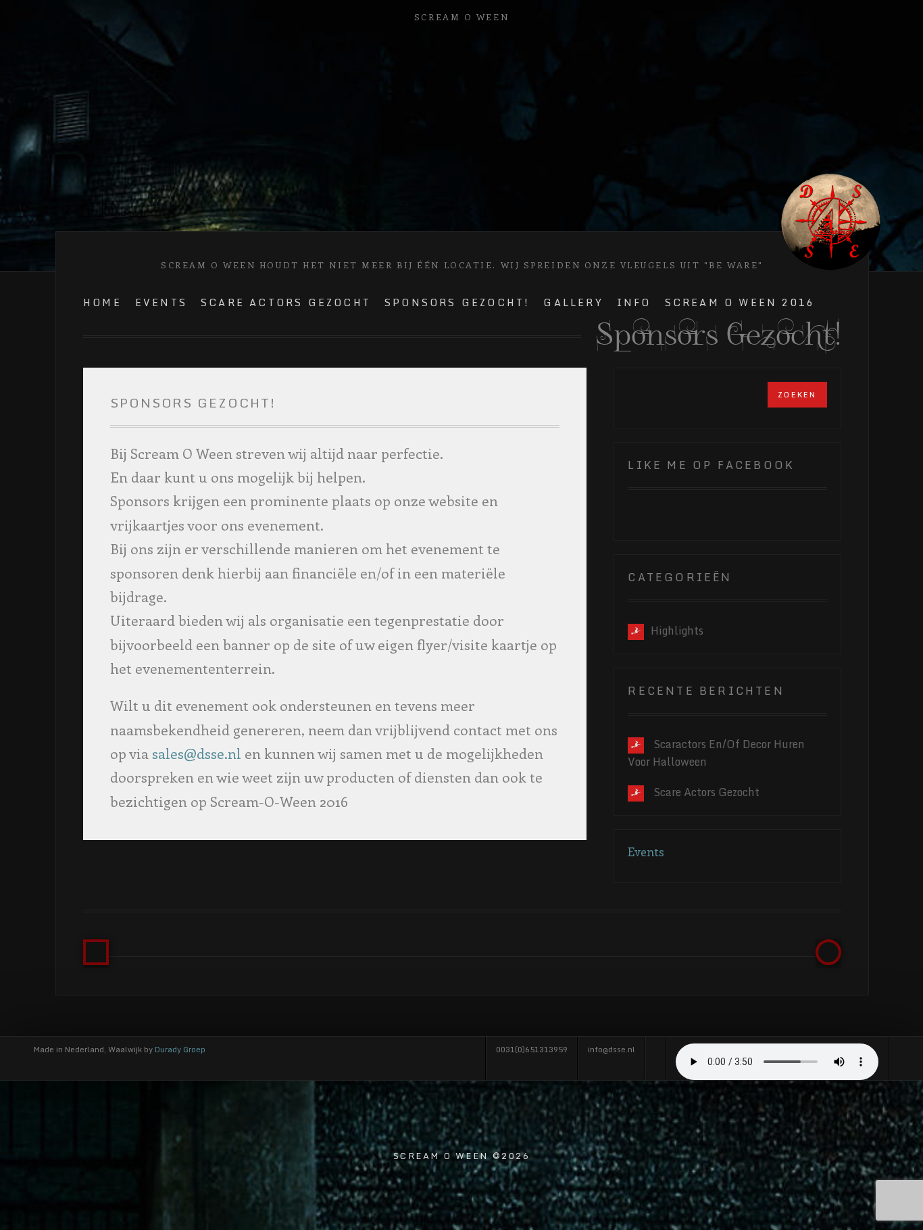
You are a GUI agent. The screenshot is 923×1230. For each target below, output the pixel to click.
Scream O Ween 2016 (740, 302)
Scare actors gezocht (706, 792)
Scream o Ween (461, 16)
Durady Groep (180, 1049)
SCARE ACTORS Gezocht (286, 302)
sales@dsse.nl (196, 753)
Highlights (677, 630)
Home (102, 302)
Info (634, 302)
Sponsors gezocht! (457, 302)
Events (161, 302)
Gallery (573, 302)
